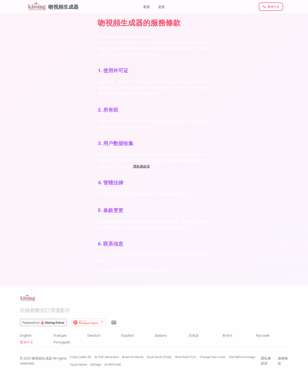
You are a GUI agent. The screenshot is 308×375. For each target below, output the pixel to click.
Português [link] (62, 342)
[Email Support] (114, 322)
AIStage (95, 364)
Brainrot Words (133, 357)
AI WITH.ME (113, 364)
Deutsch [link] (94, 335)
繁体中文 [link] (26, 342)
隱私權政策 (141, 166)
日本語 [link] (194, 335)
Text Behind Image (242, 357)
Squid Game (78, 364)
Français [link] (60, 335)
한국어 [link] (227, 335)
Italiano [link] (161, 335)
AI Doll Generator (106, 357)
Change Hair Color (212, 357)
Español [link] (127, 335)
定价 (161, 6)
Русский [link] (262, 335)
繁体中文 (273, 7)
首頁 (146, 6)
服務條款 (283, 361)
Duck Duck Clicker (159, 357)
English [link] (25, 335)
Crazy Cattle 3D (80, 357)
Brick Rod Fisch (185, 357)
